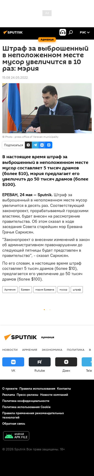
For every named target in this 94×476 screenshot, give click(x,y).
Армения (10, 289)
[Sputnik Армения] (13, 34)
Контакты (64, 388)
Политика (75, 350)
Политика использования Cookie (26, 407)
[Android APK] (16, 436)
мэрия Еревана (44, 289)
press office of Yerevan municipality (36, 136)
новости (10, 350)
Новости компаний (54, 395)
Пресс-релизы (27, 395)
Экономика (52, 350)
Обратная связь (13, 423)
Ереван (25, 289)
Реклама (8, 395)
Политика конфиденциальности (25, 401)
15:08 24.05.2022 (15, 77)
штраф (77, 289)
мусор (63, 289)
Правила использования (37, 388)
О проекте (10, 388)
